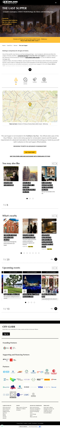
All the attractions (7, 407)
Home (3, 45)
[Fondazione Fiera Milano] (6, 360)
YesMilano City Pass (32, 136)
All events (18, 410)
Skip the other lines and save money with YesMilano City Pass (30, 156)
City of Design (33, 414)
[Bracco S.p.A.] (26, 372)
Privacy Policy (20, 423)
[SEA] (13, 360)
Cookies (25, 423)
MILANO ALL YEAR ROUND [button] (36, 405)
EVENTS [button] (18, 405)
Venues (15, 45)
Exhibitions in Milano (21, 408)
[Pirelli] (47, 379)
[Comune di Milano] (6, 348)
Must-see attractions (34, 407)
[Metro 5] (26, 379)
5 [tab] (33, 253)
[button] (30, 104)
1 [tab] (27, 198)
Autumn (4, 418)
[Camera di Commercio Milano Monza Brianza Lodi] (13, 348)
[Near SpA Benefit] (40, 379)
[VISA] (40, 387)
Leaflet (53, 121)
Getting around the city (49, 408)
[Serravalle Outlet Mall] (13, 387)
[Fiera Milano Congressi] (54, 372)
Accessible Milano (47, 412)
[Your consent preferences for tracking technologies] (2, 426)
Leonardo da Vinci (23, 56)
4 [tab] (30, 253)
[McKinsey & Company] (20, 379)
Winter (4, 414)
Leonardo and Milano (34, 410)
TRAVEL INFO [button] (46, 405)
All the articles (6, 410)
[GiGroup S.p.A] (6, 379)
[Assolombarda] (13, 372)
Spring (4, 415)
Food (31, 412)
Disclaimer (34, 423)
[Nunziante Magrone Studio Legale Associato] (33, 387)
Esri (56, 121)
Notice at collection (23, 426)
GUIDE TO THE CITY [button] (7, 405)
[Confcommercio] (33, 372)
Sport (31, 415)
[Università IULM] (20, 395)
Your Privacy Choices (33, 426)
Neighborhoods (6, 411)
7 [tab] (38, 253)
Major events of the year (21, 407)
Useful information (48, 411)
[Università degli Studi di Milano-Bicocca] (13, 395)
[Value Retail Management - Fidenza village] (47, 372)
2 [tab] (30, 198)
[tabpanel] (11, 181)
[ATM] (20, 372)
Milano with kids (33, 416)
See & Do (9, 45)
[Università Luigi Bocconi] (54, 387)
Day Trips (5, 412)
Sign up (6, 334)
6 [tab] (35, 253)
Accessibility (40, 423)
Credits (29, 423)
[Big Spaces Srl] (26, 387)
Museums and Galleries (35, 408)
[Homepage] (10, 2)
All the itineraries (6, 408)
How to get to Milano (48, 407)
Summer (5, 416)
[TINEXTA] (20, 387)
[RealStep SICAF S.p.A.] (6, 387)
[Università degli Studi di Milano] (6, 395)
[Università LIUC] (26, 395)
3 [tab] (33, 198)
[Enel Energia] (40, 372)
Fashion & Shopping (34, 411)
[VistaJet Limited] (47, 387)
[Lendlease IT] (13, 379)
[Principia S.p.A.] (54, 379)
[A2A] (6, 372)
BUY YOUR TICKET (30, 152)
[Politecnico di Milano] (33, 395)
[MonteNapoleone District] (33, 379)
